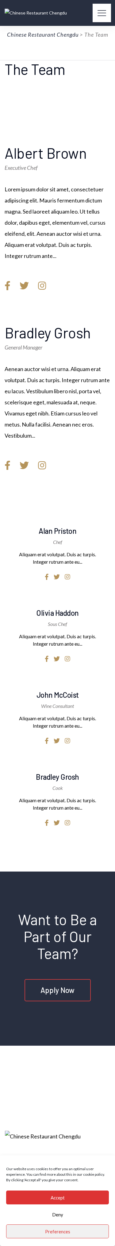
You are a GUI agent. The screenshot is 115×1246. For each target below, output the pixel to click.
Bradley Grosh (48, 332)
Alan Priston (57, 530)
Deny (57, 1214)
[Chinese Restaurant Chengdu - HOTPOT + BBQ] (36, 13)
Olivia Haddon (57, 612)
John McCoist (57, 694)
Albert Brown (45, 153)
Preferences (57, 1231)
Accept (58, 1197)
